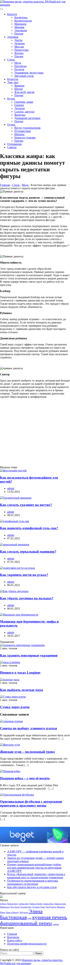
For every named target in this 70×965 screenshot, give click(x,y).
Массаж (19, 46)
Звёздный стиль (24, 75)
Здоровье (12, 36)
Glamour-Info (60, 904)
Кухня (11, 98)
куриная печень (49, 917)
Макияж (19, 27)
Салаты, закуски (24, 111)
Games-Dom (48, 904)
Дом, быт (12, 82)
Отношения (14, 144)
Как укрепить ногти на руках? (24, 575)
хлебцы (56, 924)
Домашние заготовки (27, 118)
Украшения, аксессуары (28, 72)
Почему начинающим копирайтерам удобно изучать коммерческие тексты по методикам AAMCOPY (34, 867)
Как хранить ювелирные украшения (28, 655)
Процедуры (21, 49)
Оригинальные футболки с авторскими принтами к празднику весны (31, 803)
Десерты (19, 108)
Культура (12, 79)
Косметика (20, 17)
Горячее (19, 105)
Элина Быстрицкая (21, 914)
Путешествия (22, 131)
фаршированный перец (26, 923)
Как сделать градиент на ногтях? (26, 505)
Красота (12, 14)
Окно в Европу (12, 912)
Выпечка (19, 114)
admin (10, 488)
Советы (12, 147)
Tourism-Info (26, 907)
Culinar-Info (23, 904)
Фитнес (19, 53)
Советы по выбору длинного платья (28, 728)
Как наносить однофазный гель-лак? (29, 528)
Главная (12, 933)
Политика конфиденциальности (26, 943)
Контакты (13, 937)
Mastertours (5, 907)
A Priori (3, 904)
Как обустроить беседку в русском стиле (32, 887)
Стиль (11, 59)
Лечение (19, 43)
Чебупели (24, 912)
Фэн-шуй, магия (24, 92)
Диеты (18, 40)
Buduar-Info (12, 904)
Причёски (20, 66)
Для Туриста (50, 907)
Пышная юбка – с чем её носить (25, 778)
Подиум (19, 69)
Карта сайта (14, 940)
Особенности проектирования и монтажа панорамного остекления (32, 882)
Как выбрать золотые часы (21, 690)
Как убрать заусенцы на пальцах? (26, 598)
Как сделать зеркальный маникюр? (28, 551)
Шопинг (19, 134)
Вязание (19, 85)
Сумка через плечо (15, 707)
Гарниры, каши (23, 101)
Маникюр (20, 23)
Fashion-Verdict (36, 904)
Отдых (11, 124)
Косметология (23, 20)
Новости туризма (25, 137)
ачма (29, 918)
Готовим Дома (38, 907)
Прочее (18, 33)
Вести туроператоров (27, 127)
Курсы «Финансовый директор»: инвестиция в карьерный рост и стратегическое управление (36, 876)
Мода (17, 62)
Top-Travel (15, 907)
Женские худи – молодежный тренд (27, 752)
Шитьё (18, 88)
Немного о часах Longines (20, 672)
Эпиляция (20, 30)
